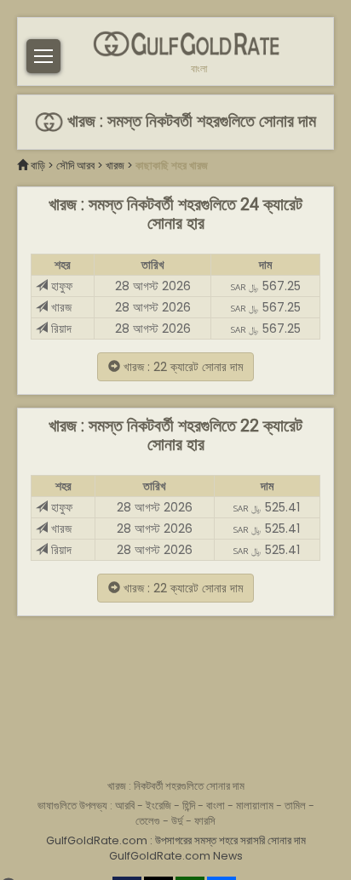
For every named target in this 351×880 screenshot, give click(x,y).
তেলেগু (147, 821)
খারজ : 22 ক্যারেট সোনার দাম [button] (181, 366)
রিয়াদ (60, 328)
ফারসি (205, 821)
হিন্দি (188, 805)
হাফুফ (60, 285)
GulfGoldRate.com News (176, 856)
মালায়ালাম (254, 805)
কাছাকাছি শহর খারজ (171, 165)
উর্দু (177, 821)
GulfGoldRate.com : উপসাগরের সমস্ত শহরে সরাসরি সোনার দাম (176, 840)
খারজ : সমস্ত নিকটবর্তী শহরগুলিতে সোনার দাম (189, 121)
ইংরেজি (158, 805)
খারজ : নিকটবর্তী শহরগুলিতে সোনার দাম (176, 786)
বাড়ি (38, 165)
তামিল (295, 805)
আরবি (125, 805)
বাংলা (199, 69)
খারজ (115, 165)
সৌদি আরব (75, 165)
